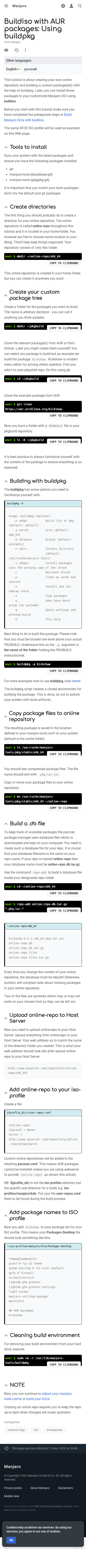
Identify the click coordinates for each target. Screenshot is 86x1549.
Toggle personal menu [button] (71, 6)
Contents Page (16, 1430)
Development (54, 1430)
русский (30, 69)
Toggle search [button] (80, 6)
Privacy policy (13, 1488)
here (75, 681)
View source (6, 50)
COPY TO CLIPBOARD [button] (64, 263)
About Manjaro (40, 1488)
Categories (12, 1422)
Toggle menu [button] (6, 6)
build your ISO (36, 1399)
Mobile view (11, 1496)
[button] (6, 147)
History (16, 50)
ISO (36, 1430)
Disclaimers (65, 1488)
